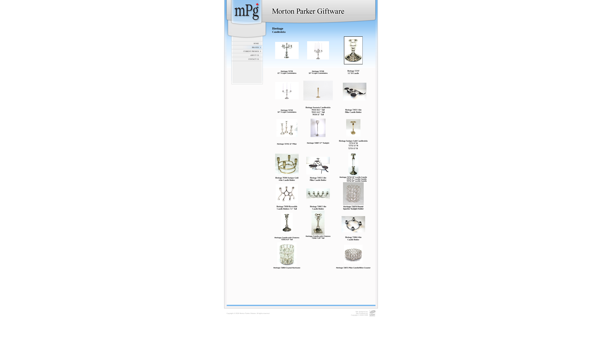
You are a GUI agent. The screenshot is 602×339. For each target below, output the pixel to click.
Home (256, 43)
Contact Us (253, 59)
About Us (254, 55)
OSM (366, 315)
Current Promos (251, 51)
